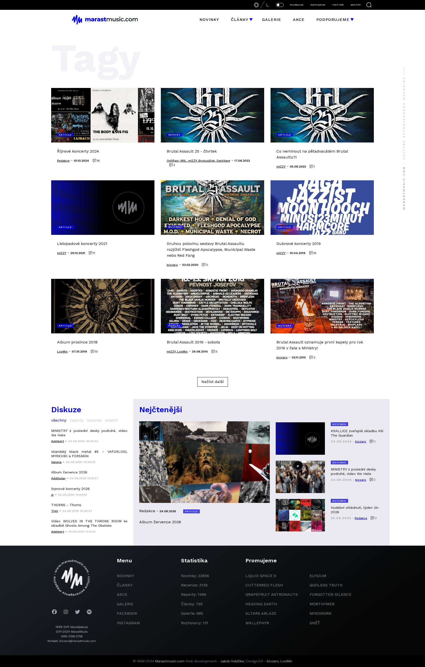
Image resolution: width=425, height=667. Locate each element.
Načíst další (212, 381)
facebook (127, 613)
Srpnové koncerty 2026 (70, 489)
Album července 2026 (69, 472)
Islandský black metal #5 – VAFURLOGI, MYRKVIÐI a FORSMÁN (89, 454)
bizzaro (273, 661)
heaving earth (261, 604)
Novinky (209, 19)
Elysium (318, 575)
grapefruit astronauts (271, 594)
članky (125, 585)
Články (239, 19)
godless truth (326, 585)
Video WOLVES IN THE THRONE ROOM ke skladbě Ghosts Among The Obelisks (89, 523)
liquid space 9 (260, 575)
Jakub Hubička (232, 661)
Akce (298, 19)
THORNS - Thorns (66, 505)
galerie (125, 604)
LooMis (286, 661)
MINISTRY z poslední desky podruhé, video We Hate (89, 433)
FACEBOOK (297, 4)
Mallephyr (257, 623)
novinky (125, 575)
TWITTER (338, 4)
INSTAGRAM (317, 4)
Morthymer (322, 604)
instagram (128, 623)
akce (122, 594)
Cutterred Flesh (264, 585)
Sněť (315, 623)
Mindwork (321, 613)
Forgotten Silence (330, 594)
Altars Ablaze (260, 613)
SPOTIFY (355, 4)
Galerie (271, 19)
